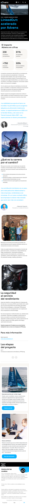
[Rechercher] (23, 2)
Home (2, 17)
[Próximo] (16, 357)
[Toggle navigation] (25, 2)
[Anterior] (13, 357)
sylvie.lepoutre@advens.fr (7, 338)
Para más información (9, 456)
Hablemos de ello (8, 408)
